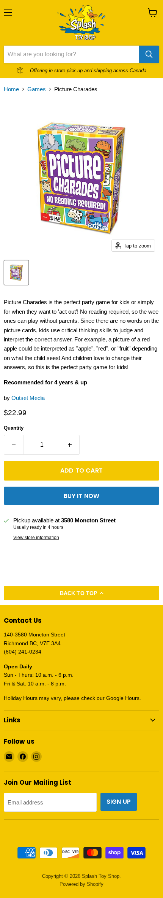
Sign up (119, 801)
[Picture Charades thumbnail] (16, 272)
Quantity (14, 428)
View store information (36, 537)
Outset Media (28, 398)
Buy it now (82, 496)
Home (11, 89)
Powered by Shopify (81, 884)
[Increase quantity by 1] (70, 445)
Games (36, 89)
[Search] (149, 54)
